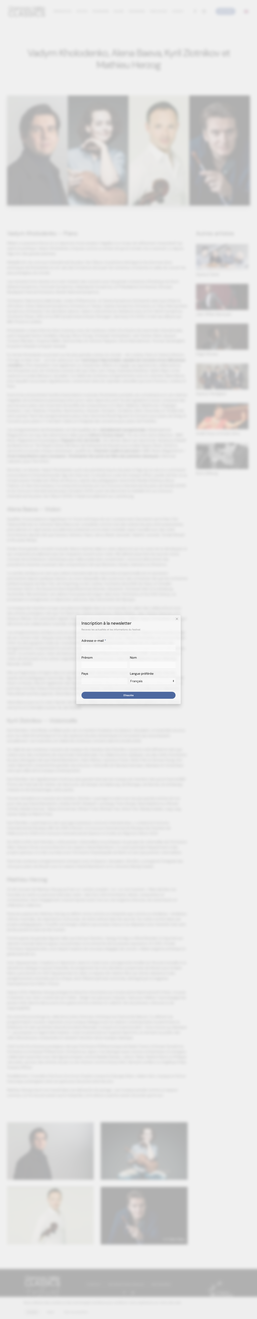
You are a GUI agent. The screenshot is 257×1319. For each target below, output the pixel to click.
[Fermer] (177, 619)
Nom (133, 657)
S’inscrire (128, 695)
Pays (84, 674)
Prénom (87, 657)
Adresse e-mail (93, 641)
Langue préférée (142, 674)
